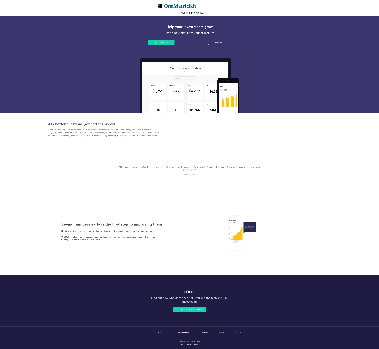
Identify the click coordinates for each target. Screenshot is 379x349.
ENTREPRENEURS (185, 332)
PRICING (205, 332)
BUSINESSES (163, 332)
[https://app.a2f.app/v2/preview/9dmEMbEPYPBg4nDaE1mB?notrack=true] (106, 6)
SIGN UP (238, 332)
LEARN (221, 332)
